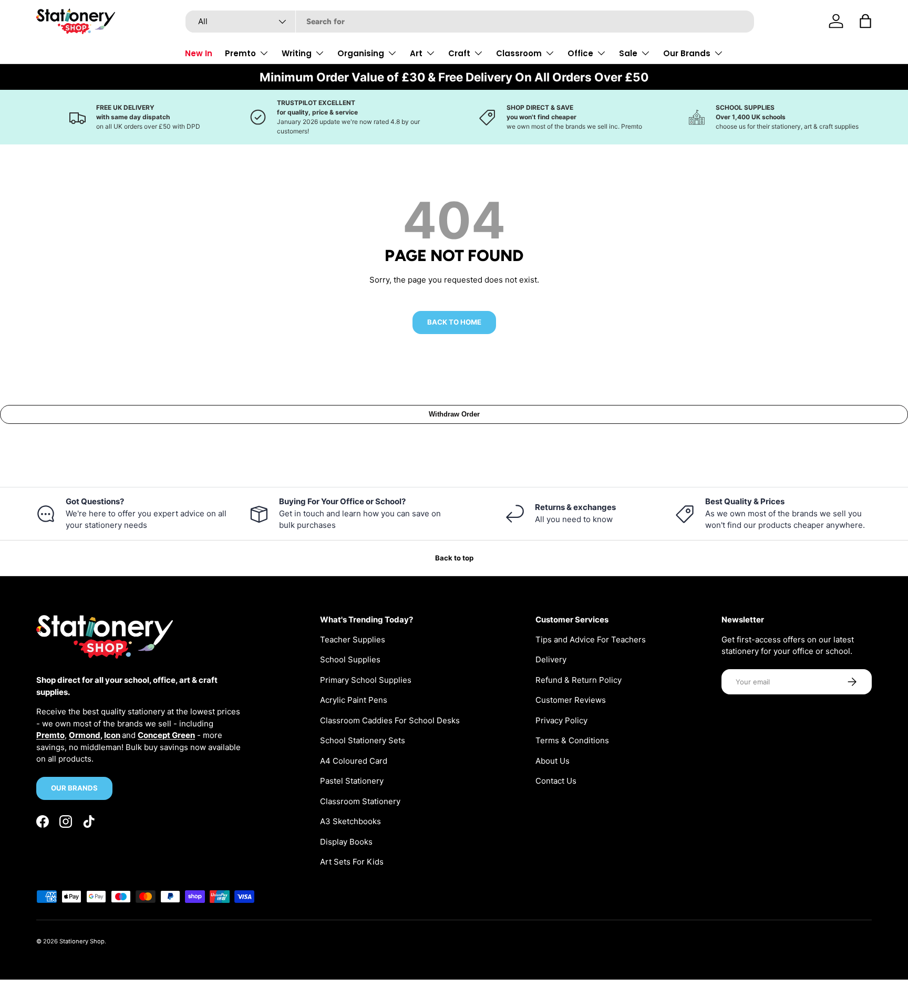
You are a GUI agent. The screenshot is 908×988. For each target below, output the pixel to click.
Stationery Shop (82, 941)
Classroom (519, 53)
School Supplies (350, 659)
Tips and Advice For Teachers (590, 639)
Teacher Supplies (352, 639)
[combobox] (469, 22)
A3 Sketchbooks (350, 821)
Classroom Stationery (360, 801)
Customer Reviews (570, 700)
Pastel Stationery (352, 781)
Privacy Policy (561, 720)
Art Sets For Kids (352, 862)
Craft (459, 53)
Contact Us (555, 781)
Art (416, 53)
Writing (297, 53)
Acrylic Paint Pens (353, 700)
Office (580, 53)
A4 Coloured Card (353, 761)
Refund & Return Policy (578, 680)
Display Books (346, 842)
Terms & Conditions (572, 740)
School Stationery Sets (362, 740)
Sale (628, 53)
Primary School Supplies (365, 680)
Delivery (550, 659)
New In (198, 53)
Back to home (454, 322)
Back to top (454, 558)
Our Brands (686, 53)
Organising (360, 53)
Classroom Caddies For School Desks (390, 720)
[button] (865, 21)
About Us (552, 761)
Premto (240, 53)
